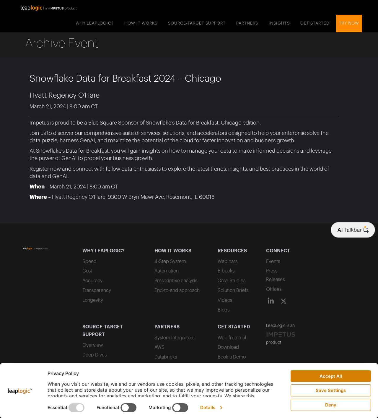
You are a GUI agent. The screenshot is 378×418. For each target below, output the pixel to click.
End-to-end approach (177, 290)
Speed (89, 261)
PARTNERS (247, 23)
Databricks (165, 357)
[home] (49, 7)
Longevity (92, 300)
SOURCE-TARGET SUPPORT (197, 23)
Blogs (223, 310)
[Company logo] (353, 230)
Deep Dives (94, 355)
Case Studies (231, 280)
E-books (226, 271)
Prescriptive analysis (175, 280)
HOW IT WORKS (140, 23)
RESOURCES (232, 250)
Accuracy (92, 280)
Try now (349, 23)
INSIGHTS (279, 23)
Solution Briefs (233, 290)
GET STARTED (315, 23)
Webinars (227, 261)
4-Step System (170, 261)
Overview (92, 345)
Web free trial (232, 337)
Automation (166, 271)
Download (228, 347)
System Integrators (174, 337)
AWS (159, 347)
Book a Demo (232, 357)
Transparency (96, 290)
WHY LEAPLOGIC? (95, 23)
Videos (225, 300)
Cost (87, 271)
